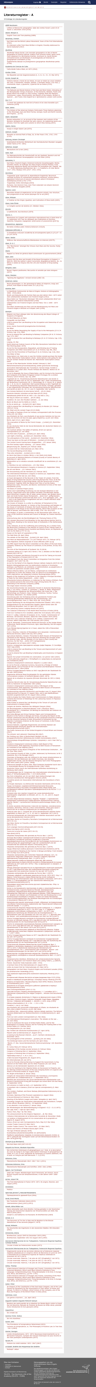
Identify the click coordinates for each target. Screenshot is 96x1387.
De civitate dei (12, 1313)
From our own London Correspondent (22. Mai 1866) (26, 1017)
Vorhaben (8, 1365)
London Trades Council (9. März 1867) (21, 1124)
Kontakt (7, 1368)
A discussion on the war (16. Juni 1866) (21, 476)
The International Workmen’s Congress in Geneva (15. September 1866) (33, 467)
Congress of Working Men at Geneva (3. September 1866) (28, 1053)
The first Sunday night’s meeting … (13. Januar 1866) (26, 444)
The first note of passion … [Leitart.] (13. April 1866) (26, 434)
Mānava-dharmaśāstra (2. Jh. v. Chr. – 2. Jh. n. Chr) (25, 1003)
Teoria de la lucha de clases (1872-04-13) (22, 831)
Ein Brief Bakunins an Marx (17, 318)
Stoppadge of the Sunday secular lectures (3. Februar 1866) (29, 1049)
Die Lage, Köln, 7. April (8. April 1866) (20, 1110)
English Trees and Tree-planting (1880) (21, 35)
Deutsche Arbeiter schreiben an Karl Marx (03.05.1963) (27, 393)
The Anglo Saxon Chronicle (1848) (19, 586)
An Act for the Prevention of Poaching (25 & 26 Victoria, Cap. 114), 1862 (33, 352)
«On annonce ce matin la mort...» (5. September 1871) (26, 1085)
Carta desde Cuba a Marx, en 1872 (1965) (22, 69)
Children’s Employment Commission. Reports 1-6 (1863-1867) (29, 663)
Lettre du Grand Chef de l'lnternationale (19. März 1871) (27, 967)
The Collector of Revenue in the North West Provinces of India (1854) (32, 610)
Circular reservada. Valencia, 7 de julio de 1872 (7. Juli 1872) (29, 1260)
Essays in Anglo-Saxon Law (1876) (19, 129)
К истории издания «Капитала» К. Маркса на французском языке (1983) (34, 997)
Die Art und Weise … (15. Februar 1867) (21, 469)
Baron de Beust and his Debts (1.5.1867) (21, 402)
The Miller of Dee (13, 354)
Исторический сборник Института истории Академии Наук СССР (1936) (33, 977)
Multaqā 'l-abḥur (13, 1349)
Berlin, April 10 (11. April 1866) (18, 420)
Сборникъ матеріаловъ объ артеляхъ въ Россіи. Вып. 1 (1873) (30, 836)
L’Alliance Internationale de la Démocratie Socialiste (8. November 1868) (33, 1116)
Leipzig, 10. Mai (12, 342)
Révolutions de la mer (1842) (17, 150)
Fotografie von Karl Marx (16, 320)
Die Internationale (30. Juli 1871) (19, 1060)
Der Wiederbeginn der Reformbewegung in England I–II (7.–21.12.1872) (33, 1107)
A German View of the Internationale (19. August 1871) (27, 965)
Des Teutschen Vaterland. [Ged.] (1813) (21, 1201)
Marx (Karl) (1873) (13, 833)
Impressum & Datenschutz (13, 1366)
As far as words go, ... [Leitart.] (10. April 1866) (24, 404)
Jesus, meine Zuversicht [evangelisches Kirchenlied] (26, 326)
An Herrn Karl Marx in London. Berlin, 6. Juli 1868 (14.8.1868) (29, 455)
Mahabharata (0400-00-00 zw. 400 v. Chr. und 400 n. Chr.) (28, 395)
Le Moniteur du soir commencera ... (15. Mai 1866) (25, 465)
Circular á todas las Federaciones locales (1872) (24, 1245)
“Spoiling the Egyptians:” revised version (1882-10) (25, 278)
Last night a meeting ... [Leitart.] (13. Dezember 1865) (26, 436)
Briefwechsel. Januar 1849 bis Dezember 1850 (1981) (26, 1235)
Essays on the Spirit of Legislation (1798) (22, 533)
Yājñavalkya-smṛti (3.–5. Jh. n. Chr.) (19, 1056)
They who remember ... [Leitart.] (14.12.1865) (23, 453)
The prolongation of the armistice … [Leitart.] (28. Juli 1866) (29, 1039)
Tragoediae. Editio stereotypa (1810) (20, 183)
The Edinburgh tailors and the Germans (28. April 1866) (27, 1041)
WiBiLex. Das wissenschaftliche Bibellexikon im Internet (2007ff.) (31, 240)
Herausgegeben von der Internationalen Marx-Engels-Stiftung (45, 1364)
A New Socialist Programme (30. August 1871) (24, 1058)
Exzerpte (54, 2)
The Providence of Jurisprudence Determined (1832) (26, 1324)
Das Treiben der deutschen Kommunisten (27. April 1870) (28, 1030)
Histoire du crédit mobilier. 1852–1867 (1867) (24, 1343)
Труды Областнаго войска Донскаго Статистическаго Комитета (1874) (33, 849)
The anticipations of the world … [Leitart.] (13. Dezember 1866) (30, 438)
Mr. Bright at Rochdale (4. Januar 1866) (21, 1074)
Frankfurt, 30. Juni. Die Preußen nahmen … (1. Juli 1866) (27, 400)
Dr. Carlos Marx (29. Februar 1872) (19, 1047)
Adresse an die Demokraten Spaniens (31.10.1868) (25, 1066)
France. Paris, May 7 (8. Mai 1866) (19, 1112)
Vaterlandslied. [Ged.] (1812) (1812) (20, 1203)
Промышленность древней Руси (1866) (21, 1195)
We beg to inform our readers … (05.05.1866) (23, 398)
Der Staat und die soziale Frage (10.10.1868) (23, 410)
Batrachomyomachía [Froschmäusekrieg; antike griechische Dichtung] (32, 366)
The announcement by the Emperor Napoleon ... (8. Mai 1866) (29, 1114)
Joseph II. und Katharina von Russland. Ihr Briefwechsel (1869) (30, 1215)
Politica (9, 1189)
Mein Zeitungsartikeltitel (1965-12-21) (21, 989)
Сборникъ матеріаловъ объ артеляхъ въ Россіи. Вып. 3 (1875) (30, 873)
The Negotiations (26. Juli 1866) (18, 1028)
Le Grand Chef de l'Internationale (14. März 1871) (25, 449)
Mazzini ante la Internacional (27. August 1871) (24, 1033)
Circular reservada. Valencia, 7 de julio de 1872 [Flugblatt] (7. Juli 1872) (33, 1258)
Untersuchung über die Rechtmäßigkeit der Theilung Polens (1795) (31, 518)
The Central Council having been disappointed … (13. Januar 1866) (31, 442)
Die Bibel (10, 328)
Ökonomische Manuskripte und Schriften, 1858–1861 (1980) (29, 1167)
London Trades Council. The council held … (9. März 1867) (28, 1126)
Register (63, 2)
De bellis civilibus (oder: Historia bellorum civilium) (26, 227)
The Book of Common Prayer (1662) (20, 489)
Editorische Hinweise (77, 2)
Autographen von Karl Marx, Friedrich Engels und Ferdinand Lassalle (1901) (34, 969)
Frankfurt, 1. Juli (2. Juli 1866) (17, 1005)
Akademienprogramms (53, 1371)
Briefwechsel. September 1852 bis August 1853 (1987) (27, 1238)
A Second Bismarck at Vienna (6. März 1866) (23, 1097)
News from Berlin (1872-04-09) (18, 829)
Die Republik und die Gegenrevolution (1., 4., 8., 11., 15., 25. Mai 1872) (33, 75)
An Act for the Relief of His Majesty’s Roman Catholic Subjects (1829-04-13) (34, 563)
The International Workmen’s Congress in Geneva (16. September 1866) (33, 474)
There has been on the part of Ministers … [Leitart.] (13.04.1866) (30, 440)
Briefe (46, 2)
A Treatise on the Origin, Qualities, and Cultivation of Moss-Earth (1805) (33, 200)
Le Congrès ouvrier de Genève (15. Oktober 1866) (25, 206)
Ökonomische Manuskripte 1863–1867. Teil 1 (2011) (26, 1161)
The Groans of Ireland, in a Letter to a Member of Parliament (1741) (32, 503)
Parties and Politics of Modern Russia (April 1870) (25, 1129)
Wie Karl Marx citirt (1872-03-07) (19, 1144)
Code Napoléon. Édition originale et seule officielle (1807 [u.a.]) (30, 542)
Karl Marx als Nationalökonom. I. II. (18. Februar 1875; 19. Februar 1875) (33, 539)
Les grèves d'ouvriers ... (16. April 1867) (21, 1298)
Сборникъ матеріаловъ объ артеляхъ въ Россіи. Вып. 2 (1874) (30, 847)
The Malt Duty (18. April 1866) (18, 535)
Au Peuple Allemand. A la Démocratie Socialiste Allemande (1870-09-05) (33, 784)
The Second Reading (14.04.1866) (19, 451)
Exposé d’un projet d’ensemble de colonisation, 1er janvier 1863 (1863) (33, 657)
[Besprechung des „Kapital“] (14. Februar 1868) (24, 447)
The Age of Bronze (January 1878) (19, 1131)
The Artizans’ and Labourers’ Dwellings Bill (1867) (25, 734)
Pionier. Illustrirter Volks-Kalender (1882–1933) (24, 963)
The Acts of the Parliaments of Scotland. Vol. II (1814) (26, 549)
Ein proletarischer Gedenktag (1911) (20, 971)
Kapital (36, 2)
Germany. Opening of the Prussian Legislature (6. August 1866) (30, 1095)
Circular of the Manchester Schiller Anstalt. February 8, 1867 (29, 363)
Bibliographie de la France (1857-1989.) (21, 643)
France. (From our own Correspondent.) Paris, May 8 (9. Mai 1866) (31, 1122)
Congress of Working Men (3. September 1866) (24, 1051)
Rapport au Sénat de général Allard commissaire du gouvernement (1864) (34, 253)
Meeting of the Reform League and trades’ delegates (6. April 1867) (32, 1099)
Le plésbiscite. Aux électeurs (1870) (20, 212)
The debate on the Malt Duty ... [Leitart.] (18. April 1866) (27, 537)
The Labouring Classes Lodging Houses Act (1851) (25, 608)
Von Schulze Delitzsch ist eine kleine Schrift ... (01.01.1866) (28, 391)
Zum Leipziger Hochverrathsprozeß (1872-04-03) (25, 827)
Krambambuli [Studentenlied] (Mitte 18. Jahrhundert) (26, 1133)
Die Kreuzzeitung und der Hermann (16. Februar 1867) (27, 471)
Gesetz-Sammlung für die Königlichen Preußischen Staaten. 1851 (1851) (33, 602)
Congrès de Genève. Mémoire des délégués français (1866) (29, 706)
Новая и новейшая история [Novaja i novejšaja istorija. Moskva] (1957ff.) (34, 980)
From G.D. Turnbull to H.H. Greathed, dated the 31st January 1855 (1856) (33, 613)
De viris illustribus (13, 1318)
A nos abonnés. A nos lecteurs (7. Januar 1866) (24, 1105)
